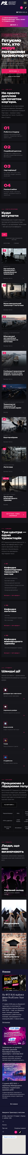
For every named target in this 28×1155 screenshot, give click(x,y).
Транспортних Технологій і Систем (13, 239)
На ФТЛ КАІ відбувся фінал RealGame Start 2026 (13, 997)
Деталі (14, 24)
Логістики (7, 243)
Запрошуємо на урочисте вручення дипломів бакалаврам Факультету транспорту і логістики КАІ (12, 1050)
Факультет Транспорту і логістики (13, 1112)
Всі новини (14, 1104)
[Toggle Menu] (25, 3)
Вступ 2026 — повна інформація (15, 514)
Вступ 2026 (14, 71)
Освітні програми (14, 76)
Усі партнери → (9, 804)
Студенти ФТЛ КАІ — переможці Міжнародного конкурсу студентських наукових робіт (12, 1086)
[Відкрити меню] (3, 1121)
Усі (4, 234)
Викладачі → (7, 595)
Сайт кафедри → (15, 595)
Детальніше (6, 1022)
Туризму (16, 243)
